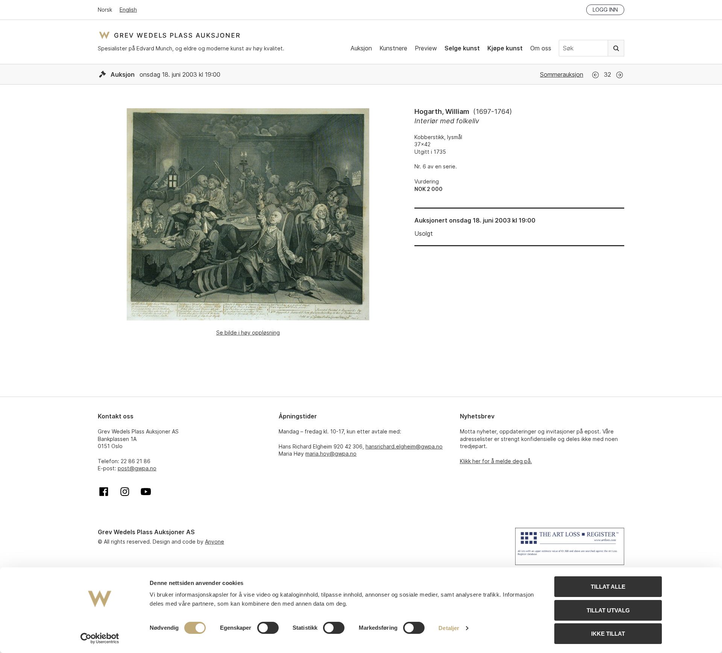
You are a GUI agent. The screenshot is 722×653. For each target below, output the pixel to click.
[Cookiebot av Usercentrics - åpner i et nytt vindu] (100, 638)
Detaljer (448, 628)
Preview (426, 48)
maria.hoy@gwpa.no (330, 453)
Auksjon (361, 48)
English (128, 9)
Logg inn (605, 9)
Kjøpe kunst (505, 48)
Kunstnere (393, 48)
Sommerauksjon (561, 74)
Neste (619, 75)
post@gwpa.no (137, 468)
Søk (616, 48)
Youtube (146, 492)
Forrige (595, 75)
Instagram (125, 492)
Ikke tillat (608, 633)
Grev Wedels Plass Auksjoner (169, 35)
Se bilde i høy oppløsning (248, 332)
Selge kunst (462, 48)
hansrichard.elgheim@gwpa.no (404, 446)
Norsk (105, 9)
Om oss (540, 48)
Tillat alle (608, 586)
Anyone (214, 541)
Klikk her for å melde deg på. (496, 461)
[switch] (268, 628)
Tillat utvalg (608, 610)
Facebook (104, 492)
